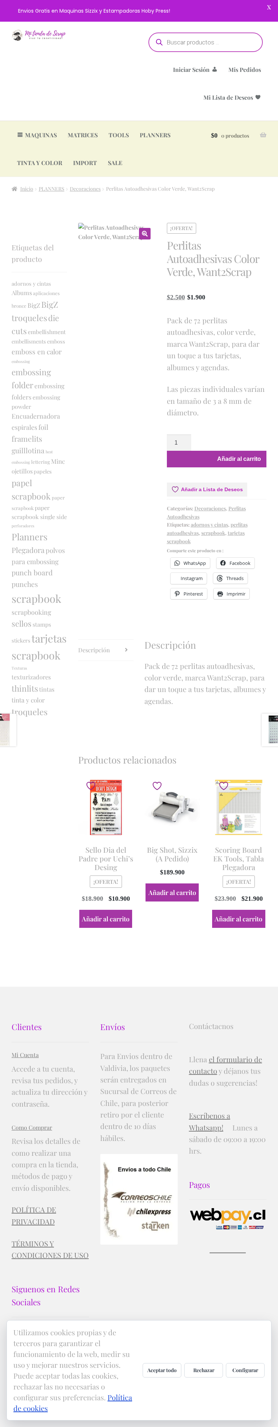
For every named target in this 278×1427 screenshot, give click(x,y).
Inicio (26, 188)
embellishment (47, 332)
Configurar (245, 1370)
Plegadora (28, 550)
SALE (115, 163)
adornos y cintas (209, 524)
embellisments (29, 341)
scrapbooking (31, 612)
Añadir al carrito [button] (106, 918)
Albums (22, 293)
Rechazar (203, 1370)
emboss (56, 341)
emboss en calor (37, 351)
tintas (46, 689)
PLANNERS (155, 135)
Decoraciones (85, 188)
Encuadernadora (36, 416)
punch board (32, 572)
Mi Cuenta (25, 1055)
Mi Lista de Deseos (228, 97)
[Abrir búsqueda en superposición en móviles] (205, 42)
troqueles (29, 711)
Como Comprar (32, 1127)
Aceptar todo (162, 1370)
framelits (27, 438)
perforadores (23, 525)
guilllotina (28, 450)
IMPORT (85, 163)
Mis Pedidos (244, 69)
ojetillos (22, 471)
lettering (40, 462)
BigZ (34, 305)
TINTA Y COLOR (39, 163)
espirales (24, 427)
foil (43, 427)
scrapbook (213, 532)
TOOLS (119, 135)
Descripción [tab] (94, 650)
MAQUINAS (41, 135)
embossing (21, 361)
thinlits (25, 688)
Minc (58, 461)
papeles (43, 471)
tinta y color (28, 700)
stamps (42, 624)
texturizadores (31, 677)
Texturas (19, 668)
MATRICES (83, 135)
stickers (21, 640)
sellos (21, 623)
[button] (145, 233)
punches (25, 584)
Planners (29, 536)
